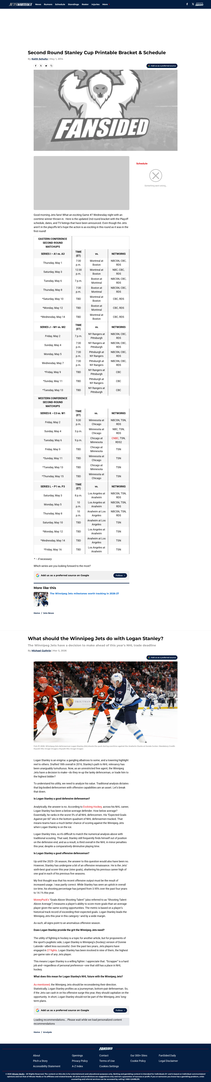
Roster (85, 4)
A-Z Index (77, 1066)
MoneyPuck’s (42, 899)
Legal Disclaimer (168, 1060)
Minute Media (18, 1074)
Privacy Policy (80, 1060)
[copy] (51, 66)
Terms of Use (107, 1060)
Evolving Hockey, (92, 806)
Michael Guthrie (41, 650)
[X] (193, 4)
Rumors (48, 4)
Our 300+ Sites (138, 1055)
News (38, 4)
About (36, 1055)
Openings (77, 1055)
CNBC (115, 438)
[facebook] (187, 4)
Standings (73, 4)
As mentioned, (42, 984)
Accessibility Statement (46, 1066)
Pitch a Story (40, 1060)
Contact (103, 1055)
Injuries (95, 4)
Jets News (48, 613)
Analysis (47, 1032)
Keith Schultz (40, 59)
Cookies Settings (109, 1066)
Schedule (60, 4)
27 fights (52, 950)
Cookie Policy (138, 1060)
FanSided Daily (167, 1055)
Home (37, 613)
